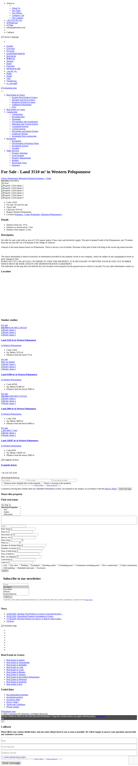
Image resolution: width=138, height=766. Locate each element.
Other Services (12, 151)
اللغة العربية (11, 83)
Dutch (9, 63)
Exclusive (41, 568)
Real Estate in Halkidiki (16, 665)
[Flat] (10, 510)
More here (100, 716)
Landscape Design (20, 134)
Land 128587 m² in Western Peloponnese (19, 440)
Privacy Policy (39, 485)
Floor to (4, 543)
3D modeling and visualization (25, 121)
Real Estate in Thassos (16, 674)
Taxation (15, 148)
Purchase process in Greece (23, 100)
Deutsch (9, 61)
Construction (11, 112)
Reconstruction (18, 117)
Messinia (23, 178)
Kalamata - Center (43, 178)
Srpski (9, 76)
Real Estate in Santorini (16, 682)
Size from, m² (7, 534)
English (9, 46)
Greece (4, 178)
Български (11, 56)
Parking (24, 565)
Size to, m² (5, 537)
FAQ (14, 107)
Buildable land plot (26, 568)
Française (10, 66)
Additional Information (21, 104)
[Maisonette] (10, 514)
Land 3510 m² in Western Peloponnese (18, 340)
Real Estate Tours (19, 163)
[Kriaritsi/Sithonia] (16, 594)
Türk (8, 78)
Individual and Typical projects (25, 124)
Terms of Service (52, 485)
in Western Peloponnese (11, 345)
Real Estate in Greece (15, 95)
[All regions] (16, 587)
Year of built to (7, 554)
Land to (4, 562)
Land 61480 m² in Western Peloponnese (19, 374)
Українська (11, 81)
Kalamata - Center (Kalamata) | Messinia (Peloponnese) (38, 214)
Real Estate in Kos (14, 684)
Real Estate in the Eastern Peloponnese (22, 677)
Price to (4, 532)
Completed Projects (20, 126)
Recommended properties (17, 695)
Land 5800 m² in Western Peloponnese (18, 408)
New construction (109, 565)
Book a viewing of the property (57, 483)
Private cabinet (12, 707)
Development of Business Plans (25, 143)
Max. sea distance (8, 557)
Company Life (18, 15)
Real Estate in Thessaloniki (18, 662)
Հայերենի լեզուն (15, 53)
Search (5, 571)
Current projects (18, 129)
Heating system (49, 565)
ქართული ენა (13, 68)
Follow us (8, 597)
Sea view (14, 565)
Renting (15, 160)
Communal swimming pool (87, 565)
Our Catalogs (17, 18)
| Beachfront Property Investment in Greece (30, 616)
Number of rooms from (11, 545)
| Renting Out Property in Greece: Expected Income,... (34, 614)
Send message (125, 489)
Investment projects (20, 146)
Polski (9, 73)
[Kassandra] (16, 589)
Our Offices (17, 13)
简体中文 (10, 58)
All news (10, 621)
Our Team (16, 10)
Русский (10, 51)
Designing (16, 119)
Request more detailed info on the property (22, 483)
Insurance (16, 165)
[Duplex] (10, 512)
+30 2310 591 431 (14, 20)
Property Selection (19, 153)
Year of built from (8, 551)
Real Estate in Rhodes (15, 672)
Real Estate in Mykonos (16, 679)
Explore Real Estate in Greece (24, 97)
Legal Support (18, 155)
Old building (9, 568)
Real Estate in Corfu (15, 670)
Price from (5, 529)
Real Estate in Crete (14, 667)
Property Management (21, 158)
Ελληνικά (10, 48)
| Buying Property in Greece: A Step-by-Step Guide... (34, 619)
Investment (11, 138)
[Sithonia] (16, 592)
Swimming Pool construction (24, 136)
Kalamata (31, 178)
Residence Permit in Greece (23, 102)
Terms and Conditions (15, 704)
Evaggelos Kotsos (9, 465)
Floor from (5, 540)
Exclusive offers (13, 699)
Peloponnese (13, 178)
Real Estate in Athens (15, 660)
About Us (16, 8)
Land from (5, 559)
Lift (5, 565)
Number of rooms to (9, 548)
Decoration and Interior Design (25, 131)
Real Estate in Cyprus (15, 109)
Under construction (129, 565)
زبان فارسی (11, 71)
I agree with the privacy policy (15, 757)
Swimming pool (66, 565)
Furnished (35, 565)
